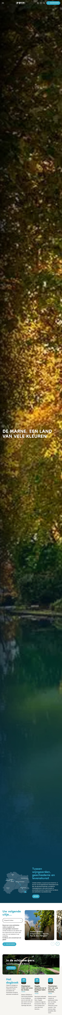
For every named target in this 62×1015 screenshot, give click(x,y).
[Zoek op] (44, 3)
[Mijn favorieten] (41, 3)
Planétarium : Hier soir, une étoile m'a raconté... (53, 989)
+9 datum (37, 983)
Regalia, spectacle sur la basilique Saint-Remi (40, 989)
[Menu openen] (3, 2)
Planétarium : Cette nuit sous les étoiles (27, 988)
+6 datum (23, 983)
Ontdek (36, 896)
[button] (53, 944)
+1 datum (50, 983)
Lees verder (11, 967)
